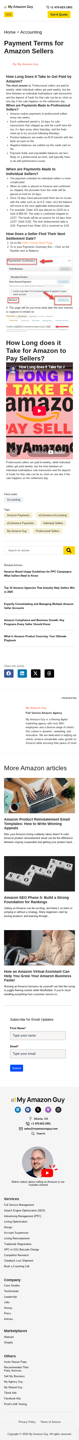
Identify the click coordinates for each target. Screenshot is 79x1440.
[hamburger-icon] (8, 14)
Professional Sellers (47, 531)
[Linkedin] (18, 1110)
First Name (18, 1028)
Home (10, 32)
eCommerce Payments (20, 523)
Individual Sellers (53, 523)
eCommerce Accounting (53, 515)
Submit (16, 1068)
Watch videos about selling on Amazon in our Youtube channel (38, 1183)
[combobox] (33, 550)
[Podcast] (48, 1110)
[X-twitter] (38, 1110)
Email (14, 1046)
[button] (9, 673)
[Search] (69, 550)
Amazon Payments (18, 515)
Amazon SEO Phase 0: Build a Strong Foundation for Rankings (36, 900)
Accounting (31, 32)
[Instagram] (58, 1110)
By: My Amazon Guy (25, 64)
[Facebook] (28, 1110)
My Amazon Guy (20, 6)
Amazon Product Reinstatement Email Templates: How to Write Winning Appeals (37, 823)
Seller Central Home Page (37, 242)
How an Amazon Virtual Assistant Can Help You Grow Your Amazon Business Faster (37, 975)
